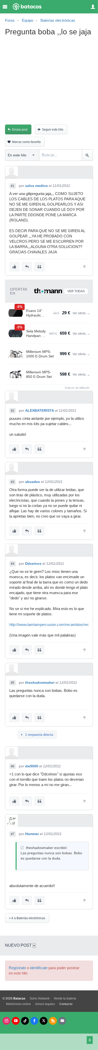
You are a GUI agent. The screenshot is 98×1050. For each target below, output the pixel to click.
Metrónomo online (18, 1004)
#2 (12, 410)
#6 (12, 766)
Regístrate (17, 968)
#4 (12, 564)
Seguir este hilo (52, 129)
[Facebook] (34, 1021)
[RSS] (53, 1021)
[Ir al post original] (22, 847)
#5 (12, 683)
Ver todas (76, 291)
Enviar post (19, 129)
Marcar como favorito (26, 142)
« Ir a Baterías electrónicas (27, 918)
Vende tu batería (65, 998)
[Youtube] (16, 1021)
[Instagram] (6, 1021)
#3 (12, 482)
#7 (12, 834)
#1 (12, 186)
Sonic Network (40, 998)
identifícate (38, 968)
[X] (43, 1021)
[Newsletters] (62, 1021)
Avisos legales (45, 1004)
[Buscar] (87, 155)
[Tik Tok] (25, 1021)
